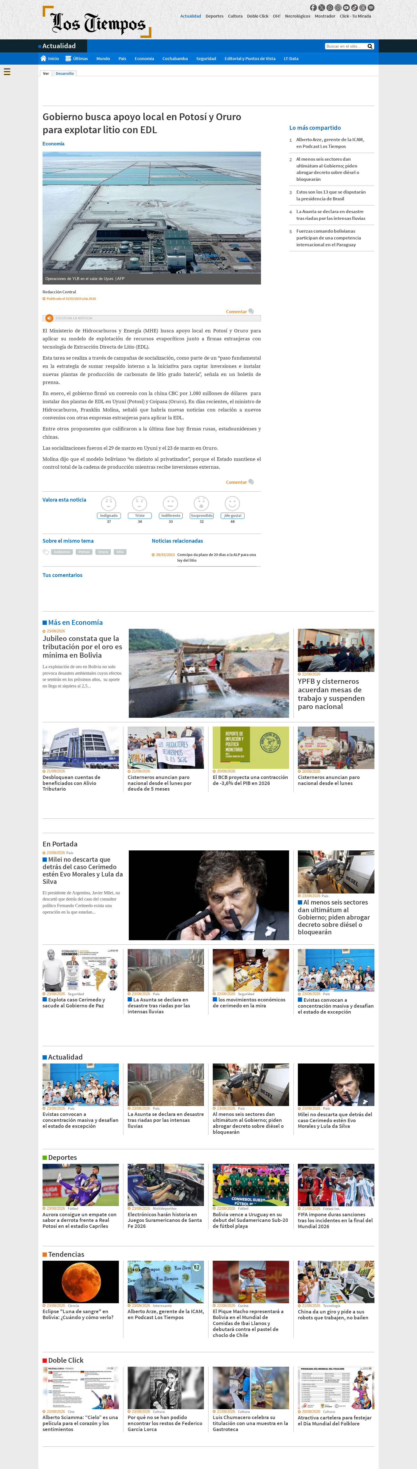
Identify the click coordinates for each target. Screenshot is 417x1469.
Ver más (45, 631)
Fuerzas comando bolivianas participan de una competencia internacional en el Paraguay (328, 238)
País (122, 58)
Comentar (236, 311)
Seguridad (206, 58)
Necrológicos (297, 16)
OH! (277, 16)
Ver (47, 73)
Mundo (103, 58)
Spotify (371, 7)
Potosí (84, 551)
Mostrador (325, 16)
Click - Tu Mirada (355, 16)
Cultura (235, 16)
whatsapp (330, 7)
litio (120, 551)
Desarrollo (65, 73)
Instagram (338, 7)
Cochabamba (175, 58)
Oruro (103, 551)
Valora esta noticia (64, 499)
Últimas (80, 58)
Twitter (321, 7)
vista (42, 852)
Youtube (346, 7)
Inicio (53, 58)
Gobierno (62, 551)
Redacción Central (59, 291)
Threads (362, 7)
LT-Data (291, 58)
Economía (144, 58)
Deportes (215, 16)
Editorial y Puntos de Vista (250, 58)
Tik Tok (354, 7)
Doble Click (257, 16)
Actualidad (190, 16)
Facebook (313, 7)
